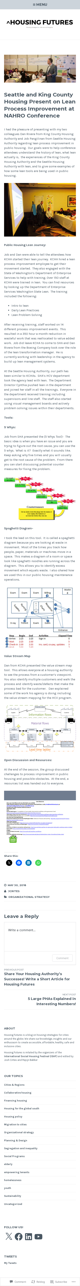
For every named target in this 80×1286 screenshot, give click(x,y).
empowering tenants (16, 1172)
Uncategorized (13, 1204)
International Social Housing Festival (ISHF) (30, 1056)
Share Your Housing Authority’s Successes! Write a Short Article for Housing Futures (37, 977)
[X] (8, 1236)
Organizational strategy (29, 896)
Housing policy (13, 1116)
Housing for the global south (21, 1108)
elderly (8, 1164)
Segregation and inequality (20, 1148)
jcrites (14, 891)
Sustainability (12, 1196)
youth (7, 1188)
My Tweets (10, 1263)
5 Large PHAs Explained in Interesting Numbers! (52, 999)
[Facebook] (18, 1236)
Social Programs (14, 1156)
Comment (62, 958)
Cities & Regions (14, 1084)
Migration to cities (15, 1124)
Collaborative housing (17, 1092)
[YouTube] (38, 1236)
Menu (41, 5)
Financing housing (15, 1100)
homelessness (12, 1180)
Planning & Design (15, 1140)
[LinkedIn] (28, 1236)
